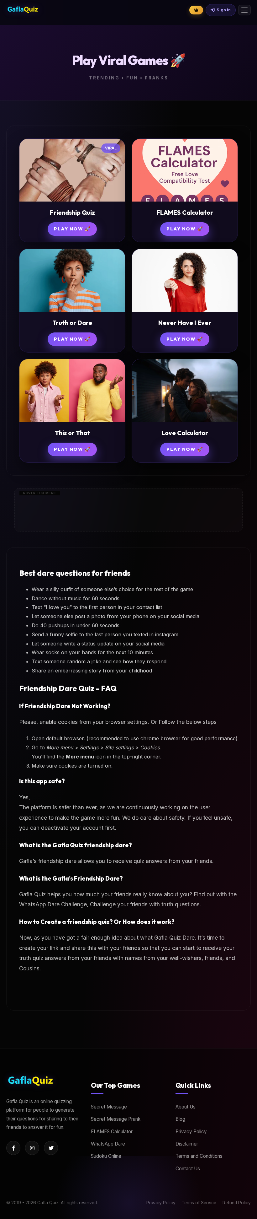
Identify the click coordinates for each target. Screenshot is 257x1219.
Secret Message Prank (115, 1119)
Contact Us (188, 1169)
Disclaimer (187, 1144)
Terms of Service (199, 1202)
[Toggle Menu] (244, 10)
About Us (186, 1107)
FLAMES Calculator (112, 1132)
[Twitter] (51, 1148)
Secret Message (109, 1107)
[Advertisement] (128, 1211)
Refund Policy (237, 1202)
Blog (180, 1119)
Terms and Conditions (199, 1156)
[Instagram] (32, 1148)
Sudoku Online (106, 1156)
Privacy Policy (191, 1132)
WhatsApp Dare (108, 1144)
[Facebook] (13, 1148)
